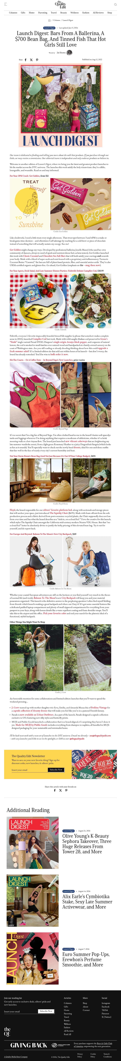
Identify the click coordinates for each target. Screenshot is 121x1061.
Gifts (23, 12)
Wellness (75, 12)
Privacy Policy (80, 1055)
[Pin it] (37, 59)
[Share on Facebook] (25, 59)
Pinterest (105, 1014)
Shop (109, 12)
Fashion (85, 12)
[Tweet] (31, 59)
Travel (54, 12)
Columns (13, 12)
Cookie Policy (93, 1055)
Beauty (63, 12)
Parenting (42, 12)
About (85, 1007)
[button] (114, 4)
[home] (60, 4)
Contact (86, 1010)
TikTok (105, 1010)
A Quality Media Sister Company (16, 1057)
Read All (67, 1035)
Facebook (105, 1007)
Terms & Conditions (108, 1055)
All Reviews (98, 12)
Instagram (106, 1003)
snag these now (92, 265)
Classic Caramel (31, 256)
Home (32, 12)
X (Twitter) (106, 1017)
